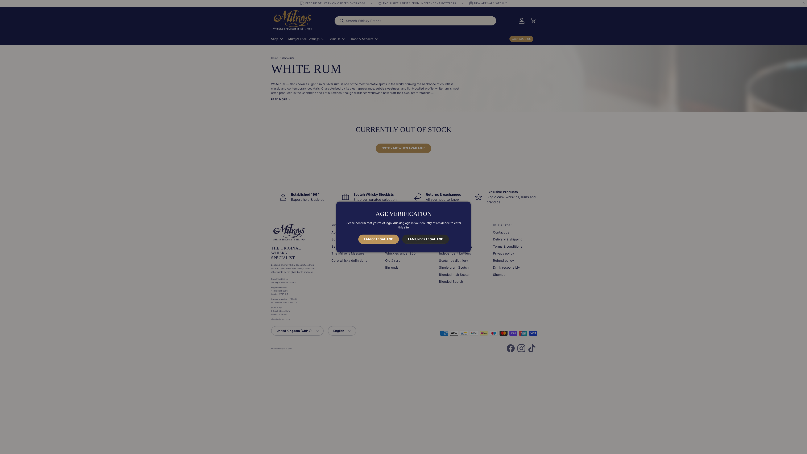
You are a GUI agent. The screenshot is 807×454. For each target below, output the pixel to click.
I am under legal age (425, 239)
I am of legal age (378, 239)
